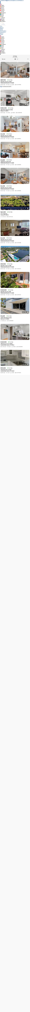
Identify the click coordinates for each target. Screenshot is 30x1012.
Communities (2, 32)
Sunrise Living (2, 30)
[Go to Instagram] (0, 1)
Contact (1, 34)
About (1, 33)
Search (1, 27)
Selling (1, 28)
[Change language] (1, 4)
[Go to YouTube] (0, 2)
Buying (1, 29)
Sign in (4, 21)
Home (1, 26)
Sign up (1, 21)
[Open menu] (0, 54)
